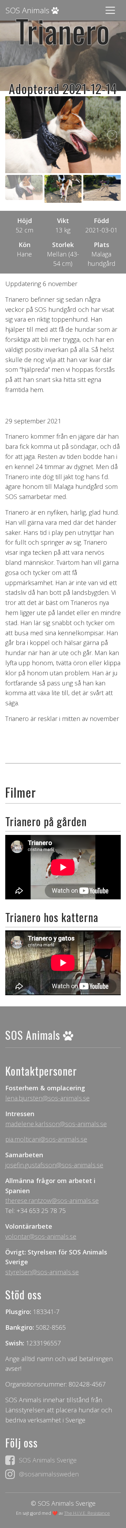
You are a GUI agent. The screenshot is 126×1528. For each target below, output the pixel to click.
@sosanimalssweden (49, 1474)
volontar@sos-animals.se (40, 1236)
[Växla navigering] (110, 10)
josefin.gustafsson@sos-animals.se (54, 1165)
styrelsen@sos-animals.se (42, 1272)
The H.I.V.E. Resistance (87, 1513)
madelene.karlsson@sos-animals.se (56, 1124)
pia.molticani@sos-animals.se (46, 1139)
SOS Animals (28, 10)
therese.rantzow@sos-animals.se (52, 1200)
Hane (24, 254)
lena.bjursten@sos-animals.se (47, 1098)
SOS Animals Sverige (48, 1460)
